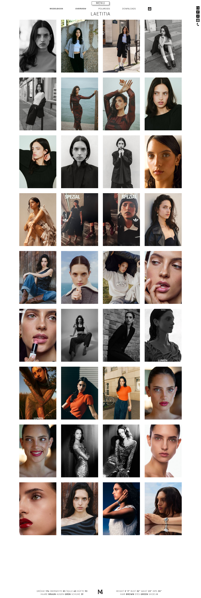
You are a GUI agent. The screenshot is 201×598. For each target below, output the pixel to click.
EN (197, 8)
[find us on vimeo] (198, 16)
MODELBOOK (56, 8)
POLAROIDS (104, 8)
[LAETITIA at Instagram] (149, 8)
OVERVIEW (80, 8)
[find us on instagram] (198, 20)
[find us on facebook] (198, 12)
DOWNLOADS (129, 8)
